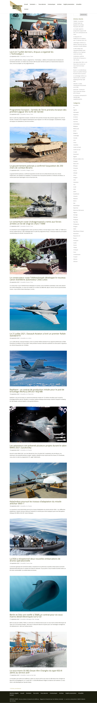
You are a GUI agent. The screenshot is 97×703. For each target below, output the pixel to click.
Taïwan (75, 247)
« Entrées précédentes (15, 688)
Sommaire (32, 4)
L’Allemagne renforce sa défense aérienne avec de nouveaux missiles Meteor (80, 44)
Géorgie (75, 173)
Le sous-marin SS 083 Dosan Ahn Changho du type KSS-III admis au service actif (36, 671)
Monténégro (76, 205)
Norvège (37, 619)
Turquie (75, 256)
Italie (74, 189)
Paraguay (75, 219)
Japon (74, 191)
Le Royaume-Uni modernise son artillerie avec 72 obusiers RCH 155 (79, 38)
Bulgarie (75, 133)
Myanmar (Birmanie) (78, 210)
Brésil (74, 131)
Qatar (74, 229)
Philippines (76, 224)
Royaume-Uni (76, 236)
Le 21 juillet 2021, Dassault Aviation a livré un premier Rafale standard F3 (38, 334)
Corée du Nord (77, 147)
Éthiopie (75, 166)
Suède (75, 243)
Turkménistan (76, 254)
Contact (26, 9)
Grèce (29, 338)
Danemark (76, 154)
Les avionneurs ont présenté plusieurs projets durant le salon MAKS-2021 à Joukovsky (38, 446)
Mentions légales (14, 693)
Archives (59, 4)
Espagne (75, 161)
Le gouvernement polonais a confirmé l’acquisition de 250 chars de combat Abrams (36, 166)
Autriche (75, 121)
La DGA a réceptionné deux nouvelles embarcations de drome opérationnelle (35, 559)
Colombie (75, 145)
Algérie (75, 110)
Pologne (28, 170)
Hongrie (75, 177)
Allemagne (29, 619)
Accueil (26, 4)
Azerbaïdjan (76, 124)
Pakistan (75, 217)
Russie (28, 226)
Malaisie (75, 198)
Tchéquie (75, 250)
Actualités (78, 4)
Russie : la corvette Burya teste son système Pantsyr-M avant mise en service (80, 71)
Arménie (75, 117)
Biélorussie (76, 128)
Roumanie (76, 233)
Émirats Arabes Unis (78, 159)
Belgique (75, 126)
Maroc (75, 201)
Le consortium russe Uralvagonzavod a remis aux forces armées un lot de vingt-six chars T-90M (35, 222)
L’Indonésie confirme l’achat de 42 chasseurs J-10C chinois (79, 58)
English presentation (69, 4)
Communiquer (51, 4)
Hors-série (36, 693)
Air (27, 338)
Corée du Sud (29, 675)
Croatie (75, 152)
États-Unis (30, 394)
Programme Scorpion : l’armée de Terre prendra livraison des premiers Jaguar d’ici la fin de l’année (38, 110)
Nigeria (75, 212)
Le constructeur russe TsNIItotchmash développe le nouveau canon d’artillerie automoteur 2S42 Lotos (38, 278)
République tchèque (78, 231)
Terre (31, 56)
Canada (75, 138)
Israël (74, 187)
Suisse (75, 245)
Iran (74, 184)
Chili (74, 140)
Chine (74, 142)
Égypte (75, 156)
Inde (74, 180)
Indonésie (75, 182)
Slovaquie (75, 240)
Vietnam (75, 261)
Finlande (75, 168)
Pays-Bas (75, 222)
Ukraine (75, 259)
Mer (31, 563)
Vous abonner (42, 4)
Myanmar (75, 208)
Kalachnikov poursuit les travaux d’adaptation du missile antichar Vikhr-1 (35, 502)
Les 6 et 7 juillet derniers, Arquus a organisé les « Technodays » (31, 52)
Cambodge (76, 135)
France (28, 56)
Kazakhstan (76, 194)
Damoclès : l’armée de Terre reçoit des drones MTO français (79, 91)
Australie (75, 119)
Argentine (75, 114)
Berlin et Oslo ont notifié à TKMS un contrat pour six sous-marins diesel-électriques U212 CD (36, 615)
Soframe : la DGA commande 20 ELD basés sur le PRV (79, 85)
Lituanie (75, 196)
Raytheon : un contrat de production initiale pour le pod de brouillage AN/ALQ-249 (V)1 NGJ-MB (37, 390)
